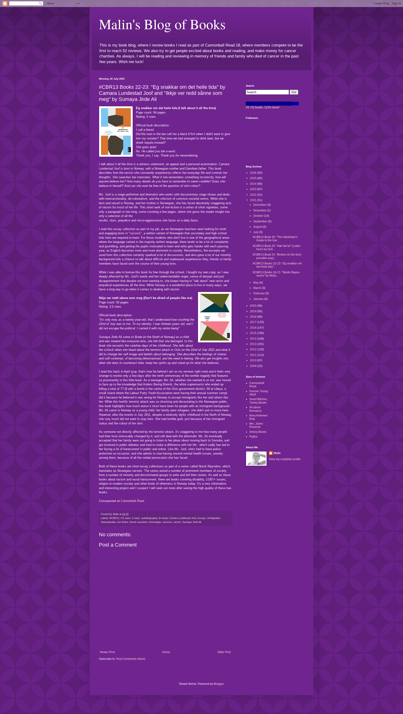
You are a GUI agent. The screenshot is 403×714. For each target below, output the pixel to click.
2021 (253, 200)
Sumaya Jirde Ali (191, 522)
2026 (253, 172)
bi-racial (163, 518)
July (256, 232)
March (257, 288)
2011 (253, 355)
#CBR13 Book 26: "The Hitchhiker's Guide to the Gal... (275, 238)
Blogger (218, 684)
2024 (253, 183)
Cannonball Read (132, 501)
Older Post (224, 652)
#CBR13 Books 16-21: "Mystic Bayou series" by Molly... (276, 274)
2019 (253, 311)
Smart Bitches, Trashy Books (258, 401)
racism (177, 522)
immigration (213, 518)
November (260, 210)
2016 (253, 327)
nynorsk (135, 233)
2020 (253, 305)
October (258, 215)
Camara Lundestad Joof (182, 518)
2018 (253, 316)
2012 (253, 349)
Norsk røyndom (139, 522)
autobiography (149, 518)
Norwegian (155, 522)
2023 (253, 189)
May (256, 282)
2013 (253, 344)
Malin (277, 453)
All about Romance (255, 409)
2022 (253, 194)
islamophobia (108, 522)
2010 (253, 360)
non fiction (122, 522)
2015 (253, 333)
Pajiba (253, 436)
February (259, 293)
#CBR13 (114, 518)
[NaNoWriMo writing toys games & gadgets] (275, 104)
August (258, 226)
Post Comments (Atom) (130, 659)
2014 (253, 338)
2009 (253, 366)
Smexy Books (258, 431)
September (260, 221)
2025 (253, 178)
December (260, 204)
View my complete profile (285, 459)
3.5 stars (126, 518)
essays (202, 518)
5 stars (136, 518)
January (258, 299)
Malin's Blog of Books (162, 23)
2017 (253, 322)
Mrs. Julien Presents (256, 425)
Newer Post (107, 652)
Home (166, 652)
